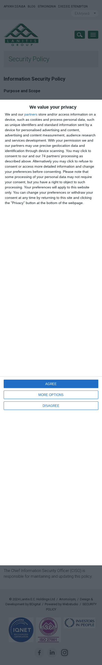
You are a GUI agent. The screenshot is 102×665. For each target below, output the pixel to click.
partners (30, 114)
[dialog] (51, 332)
